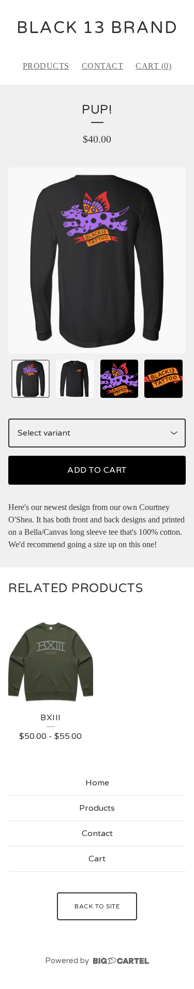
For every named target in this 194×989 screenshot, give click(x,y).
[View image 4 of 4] (163, 379)
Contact (103, 65)
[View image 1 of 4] (30, 379)
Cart (97, 859)
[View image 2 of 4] (75, 379)
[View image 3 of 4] (119, 379)
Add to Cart (97, 470)
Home (97, 783)
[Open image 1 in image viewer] (97, 260)
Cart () (153, 65)
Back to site (97, 906)
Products (46, 65)
